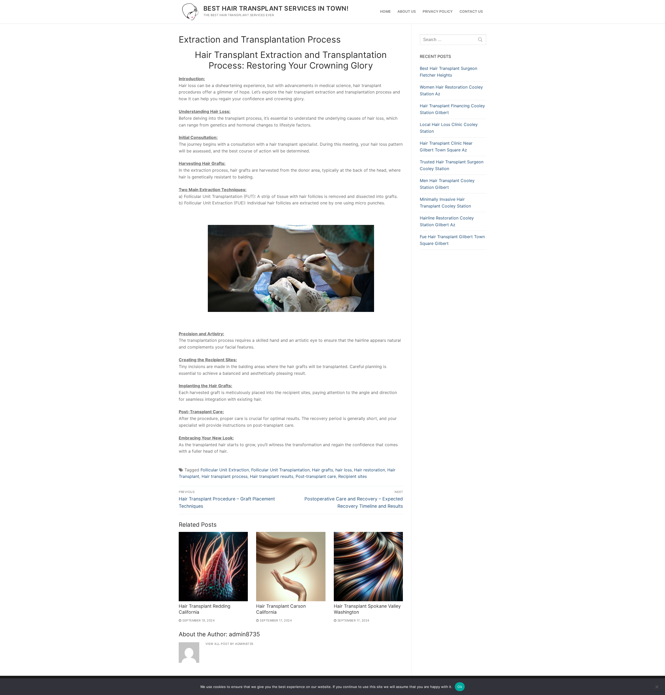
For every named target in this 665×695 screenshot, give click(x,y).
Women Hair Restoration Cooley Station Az (451, 90)
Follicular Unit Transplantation (280, 469)
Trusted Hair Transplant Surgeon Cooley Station (451, 165)
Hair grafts (322, 469)
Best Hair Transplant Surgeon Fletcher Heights (448, 72)
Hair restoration (369, 469)
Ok (459, 687)
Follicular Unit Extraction (225, 469)
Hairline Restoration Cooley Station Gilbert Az (447, 221)
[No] (656, 688)
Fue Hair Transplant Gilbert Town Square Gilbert (452, 240)
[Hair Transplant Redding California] (213, 566)
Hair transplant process (225, 476)
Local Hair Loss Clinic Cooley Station (449, 128)
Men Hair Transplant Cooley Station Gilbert (447, 184)
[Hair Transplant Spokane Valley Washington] (368, 566)
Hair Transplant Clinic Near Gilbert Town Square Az (446, 146)
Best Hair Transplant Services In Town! (275, 8)
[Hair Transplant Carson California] (290, 566)
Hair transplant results (271, 476)
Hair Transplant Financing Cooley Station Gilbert (452, 109)
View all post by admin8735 (229, 644)
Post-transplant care (316, 476)
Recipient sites (352, 476)
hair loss (343, 469)
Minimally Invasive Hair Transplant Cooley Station (445, 203)
